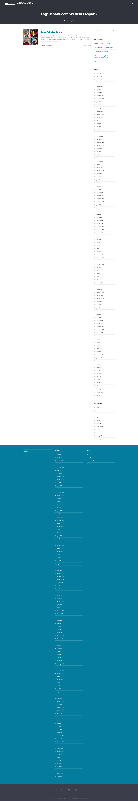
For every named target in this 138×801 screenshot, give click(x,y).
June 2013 (99, 380)
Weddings (99, 439)
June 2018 (99, 208)
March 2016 (99, 280)
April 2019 (99, 186)
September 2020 (100, 145)
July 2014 (99, 339)
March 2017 (99, 252)
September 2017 (100, 236)
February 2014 (100, 355)
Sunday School (100, 436)
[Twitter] (69, 789)
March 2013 (99, 386)
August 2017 (99, 239)
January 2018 (100, 223)
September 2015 (100, 298)
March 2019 (99, 189)
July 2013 (99, 376)
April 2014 (99, 348)
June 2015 (99, 308)
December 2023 (100, 95)
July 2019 (99, 177)
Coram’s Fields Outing (52, 32)
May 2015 (99, 311)
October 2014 (99, 333)
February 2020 (100, 161)
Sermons (98, 433)
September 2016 (100, 264)
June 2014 (99, 342)
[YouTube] (75, 789)
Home (65, 21)
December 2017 (100, 227)
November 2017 (100, 230)
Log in (88, 455)
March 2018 (99, 217)
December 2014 (100, 326)
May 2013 (99, 383)
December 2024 (100, 86)
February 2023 (100, 108)
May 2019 (99, 183)
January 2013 (100, 392)
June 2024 (99, 89)
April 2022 (99, 130)
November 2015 (100, 292)
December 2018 (100, 195)
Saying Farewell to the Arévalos (102, 43)
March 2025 (99, 83)
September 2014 (100, 336)
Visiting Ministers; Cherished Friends (103, 47)
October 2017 (99, 233)
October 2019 (100, 167)
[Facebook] (62, 789)
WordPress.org (90, 464)
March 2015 (99, 317)
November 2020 (100, 142)
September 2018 (100, 202)
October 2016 (99, 261)
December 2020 (100, 139)
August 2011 (99, 395)
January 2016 (100, 286)
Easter (98, 417)
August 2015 (99, 301)
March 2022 (99, 133)
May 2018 (99, 211)
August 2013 (99, 373)
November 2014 (100, 330)
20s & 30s (99, 408)
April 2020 (99, 155)
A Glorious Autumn (98, 62)
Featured (99, 423)
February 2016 (100, 283)
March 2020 (99, 158)
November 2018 (100, 198)
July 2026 (99, 74)
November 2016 (100, 258)
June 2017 (99, 242)
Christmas (99, 414)
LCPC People (100, 426)
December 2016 (100, 255)
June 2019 (99, 180)
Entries (89, 458)
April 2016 (99, 277)
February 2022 (100, 136)
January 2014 (100, 358)
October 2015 (99, 295)
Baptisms (99, 411)
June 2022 (99, 124)
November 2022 (100, 114)
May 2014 (99, 345)
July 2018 (99, 205)
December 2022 (100, 111)
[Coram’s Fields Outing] (30, 37)
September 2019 (100, 170)
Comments (90, 461)
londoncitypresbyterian (47, 45)
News (98, 430)
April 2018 (99, 214)
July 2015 (99, 305)
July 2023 (99, 102)
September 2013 (100, 370)
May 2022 (99, 127)
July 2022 (99, 120)
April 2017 (99, 248)
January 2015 (100, 323)
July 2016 (99, 270)
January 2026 (100, 80)
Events (98, 420)
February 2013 (100, 389)
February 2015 (100, 320)
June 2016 (99, 273)
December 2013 (100, 361)
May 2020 (99, 152)
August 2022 (99, 117)
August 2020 (99, 148)
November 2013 (100, 364)
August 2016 (99, 267)
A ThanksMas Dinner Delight (101, 51)
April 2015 (99, 314)
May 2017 (99, 245)
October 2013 (99, 367)
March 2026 (99, 77)
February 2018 (100, 220)
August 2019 (99, 173)
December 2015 (100, 289)
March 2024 (99, 92)
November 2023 (100, 99)
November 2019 (100, 164)
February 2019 (100, 192)
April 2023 (99, 105)
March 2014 (99, 351)
